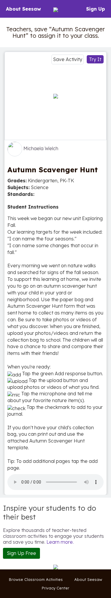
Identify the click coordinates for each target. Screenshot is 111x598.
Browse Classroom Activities (36, 579)
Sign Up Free (21, 553)
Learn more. (60, 542)
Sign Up (95, 9)
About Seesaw (23, 9)
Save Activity (67, 59)
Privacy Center (55, 588)
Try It (95, 59)
